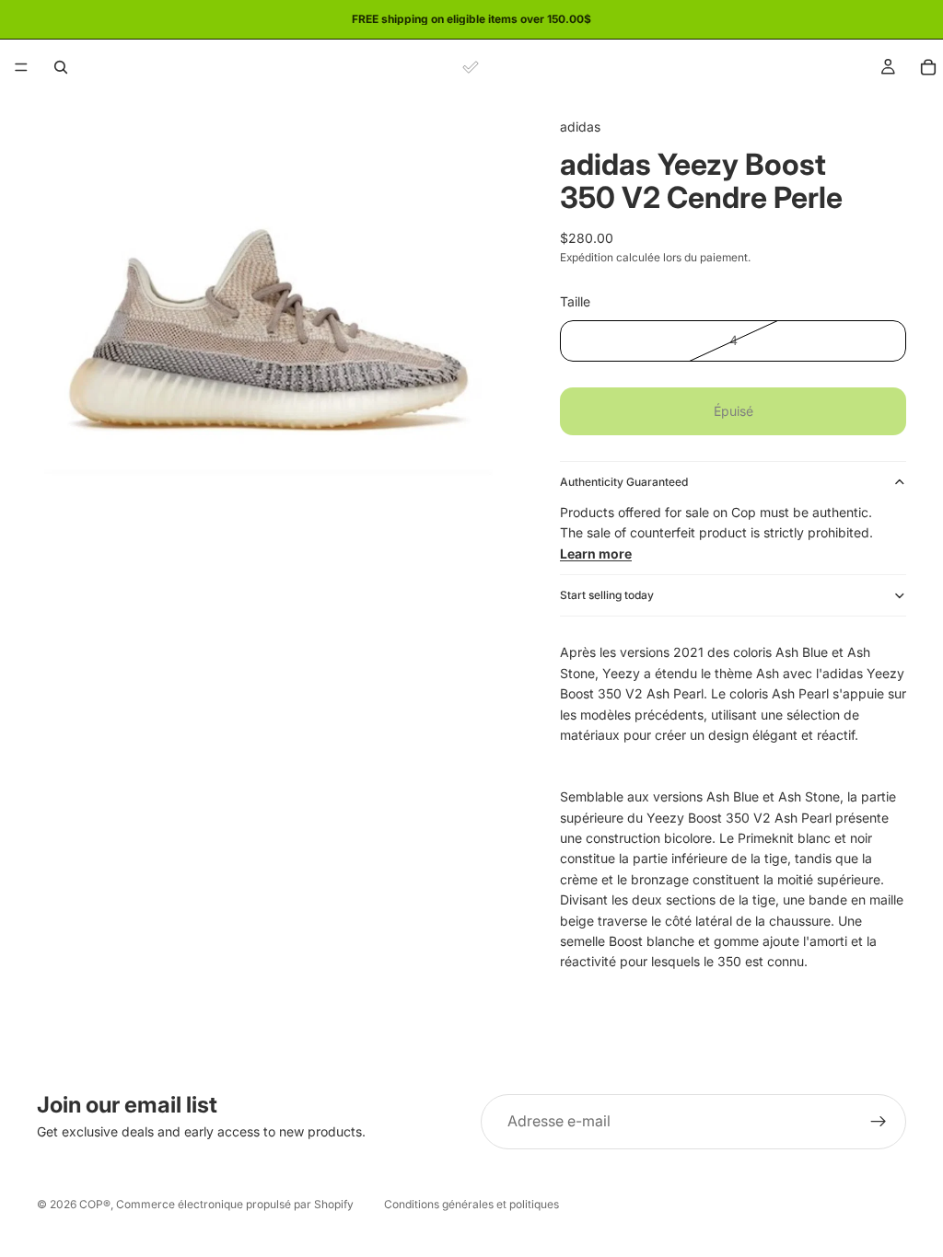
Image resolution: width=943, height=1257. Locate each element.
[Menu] (21, 67)
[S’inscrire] (878, 1121)
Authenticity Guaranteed (624, 482)
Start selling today (607, 595)
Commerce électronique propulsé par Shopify (235, 1204)
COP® (95, 1204)
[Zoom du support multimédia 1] (276, 334)
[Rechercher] (61, 67)
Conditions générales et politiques (471, 1204)
